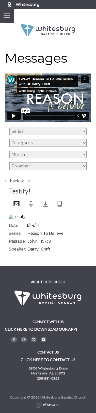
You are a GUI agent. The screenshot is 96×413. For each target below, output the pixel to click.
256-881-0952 (48, 378)
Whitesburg (28, 4)
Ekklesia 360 (48, 405)
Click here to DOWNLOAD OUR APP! (41, 329)
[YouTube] (44, 339)
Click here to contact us (48, 359)
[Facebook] (14, 339)
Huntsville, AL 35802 (48, 373)
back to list (20, 181)
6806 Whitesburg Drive (48, 368)
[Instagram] (24, 339)
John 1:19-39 (39, 241)
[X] (34, 339)
